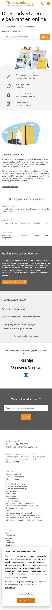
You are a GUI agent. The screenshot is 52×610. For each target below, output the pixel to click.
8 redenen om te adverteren (16, 486)
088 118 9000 (22, 444)
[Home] (20, 3)
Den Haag (9, 540)
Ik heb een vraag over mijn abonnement (21, 317)
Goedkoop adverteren (14, 508)
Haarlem (8, 545)
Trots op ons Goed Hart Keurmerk (18, 513)
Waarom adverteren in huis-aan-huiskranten (22, 515)
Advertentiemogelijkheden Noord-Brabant (21, 506)
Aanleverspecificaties (13, 474)
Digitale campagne (12, 491)
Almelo (8, 533)
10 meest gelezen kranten (15, 484)
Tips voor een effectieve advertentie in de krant (23, 518)
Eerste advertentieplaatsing (16, 489)
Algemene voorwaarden (14, 477)
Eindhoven (9, 543)
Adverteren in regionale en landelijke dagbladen (23, 520)
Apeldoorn (9, 538)
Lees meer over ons (10, 187)
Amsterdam (10, 535)
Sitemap (8, 481)
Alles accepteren (26, 600)
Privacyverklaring (12, 462)
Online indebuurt (11, 498)
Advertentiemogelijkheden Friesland (19, 503)
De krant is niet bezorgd (13, 309)
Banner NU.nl (10, 496)
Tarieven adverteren (13, 510)
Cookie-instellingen (26, 594)
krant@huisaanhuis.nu (27, 447)
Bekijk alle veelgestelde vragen (26, 336)
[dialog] (26, 576)
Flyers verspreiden (12, 501)
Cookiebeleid (10, 494)
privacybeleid (10, 588)
